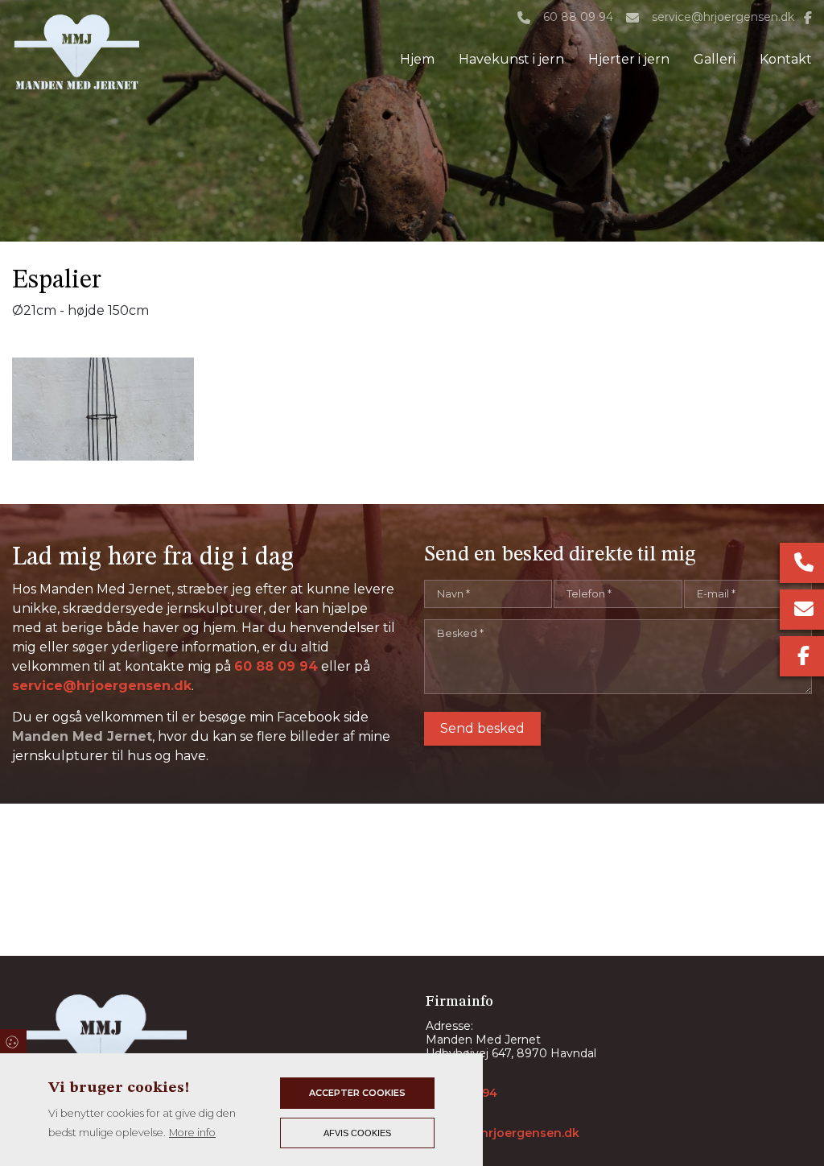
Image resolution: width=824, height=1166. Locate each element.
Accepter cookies (357, 1092)
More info (192, 1133)
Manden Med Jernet (82, 736)
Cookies (13, 1041)
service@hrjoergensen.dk (723, 17)
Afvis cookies (357, 1133)
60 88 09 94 (578, 17)
